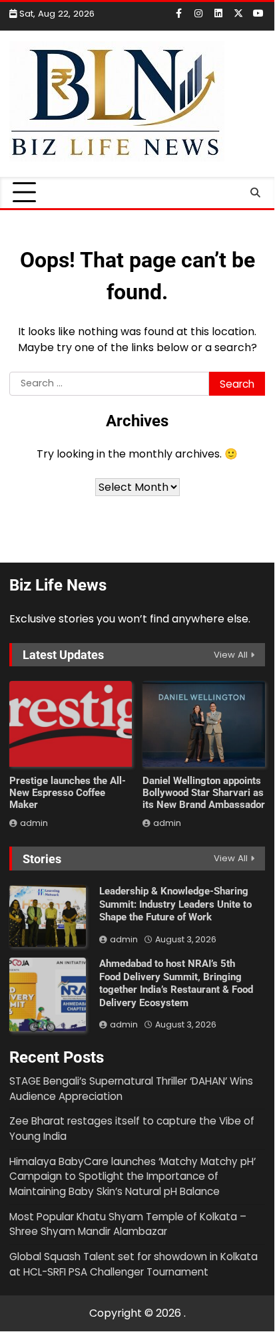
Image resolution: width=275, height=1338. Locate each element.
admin (34, 823)
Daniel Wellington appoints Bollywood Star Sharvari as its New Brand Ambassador (203, 793)
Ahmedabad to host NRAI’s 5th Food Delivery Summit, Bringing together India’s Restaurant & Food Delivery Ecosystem (176, 983)
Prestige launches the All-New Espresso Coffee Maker (67, 793)
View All (231, 654)
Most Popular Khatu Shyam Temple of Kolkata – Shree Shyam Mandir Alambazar (127, 1224)
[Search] (255, 193)
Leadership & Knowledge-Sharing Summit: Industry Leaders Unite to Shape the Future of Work (175, 904)
